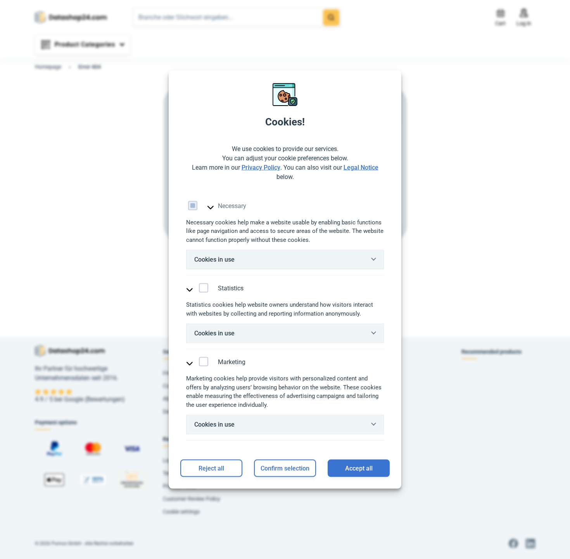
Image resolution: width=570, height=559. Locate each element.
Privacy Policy (261, 167)
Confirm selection (285, 468)
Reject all (211, 468)
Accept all (359, 468)
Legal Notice (361, 167)
